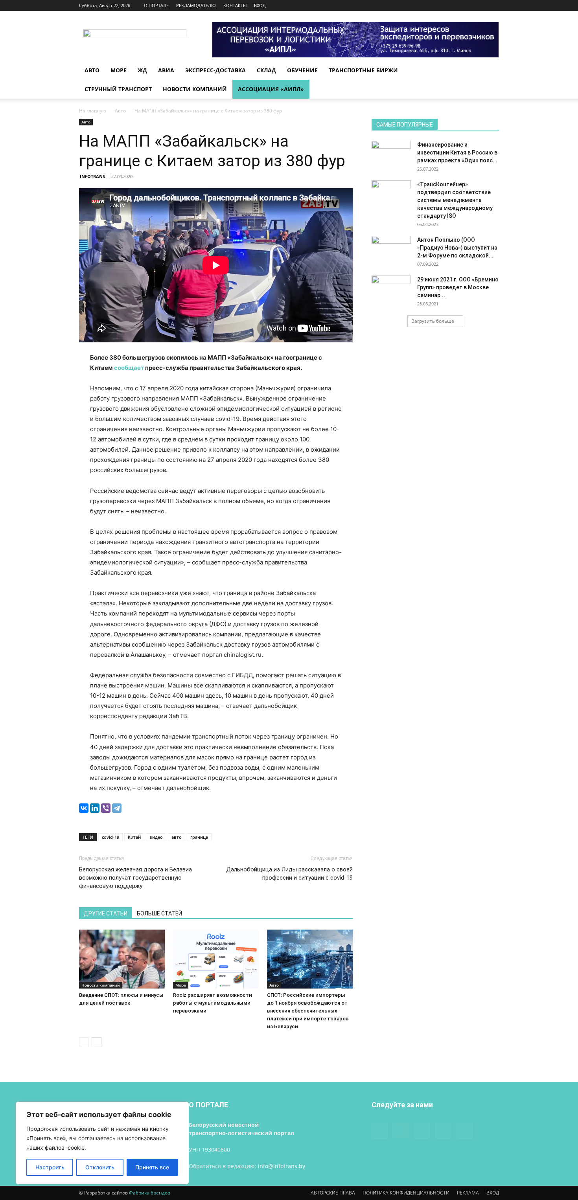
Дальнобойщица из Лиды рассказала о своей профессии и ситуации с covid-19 (289, 873)
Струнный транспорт (118, 89)
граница (199, 837)
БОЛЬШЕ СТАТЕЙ (159, 913)
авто (176, 837)
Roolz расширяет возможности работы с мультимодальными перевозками (212, 1003)
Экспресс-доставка (215, 70)
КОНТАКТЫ (235, 5)
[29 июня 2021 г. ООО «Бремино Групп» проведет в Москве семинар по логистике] (391, 289)
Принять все (152, 1167)
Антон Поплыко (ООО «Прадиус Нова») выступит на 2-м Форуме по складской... (457, 248)
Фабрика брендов (149, 1192)
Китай (134, 837)
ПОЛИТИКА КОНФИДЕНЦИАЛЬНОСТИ (406, 1192)
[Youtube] (493, 5)
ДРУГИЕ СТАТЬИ (105, 913)
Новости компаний (195, 89)
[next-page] (96, 1042)
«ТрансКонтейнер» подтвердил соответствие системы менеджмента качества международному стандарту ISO (455, 200)
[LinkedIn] (94, 808)
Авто (92, 70)
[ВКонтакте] (83, 808)
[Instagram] (454, 5)
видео (156, 837)
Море (118, 70)
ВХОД (260, 5)
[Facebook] (441, 5)
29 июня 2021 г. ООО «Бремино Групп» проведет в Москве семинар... (458, 287)
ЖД (142, 70)
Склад (266, 70)
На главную (92, 110)
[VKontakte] (480, 5)
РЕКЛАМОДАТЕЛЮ (196, 5)
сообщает (129, 367)
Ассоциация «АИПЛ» (271, 89)
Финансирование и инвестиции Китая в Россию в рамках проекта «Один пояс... (457, 153)
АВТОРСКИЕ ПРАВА (333, 1192)
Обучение (302, 70)
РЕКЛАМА (468, 1192)
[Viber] (105, 808)
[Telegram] (116, 808)
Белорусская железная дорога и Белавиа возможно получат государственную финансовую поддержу (135, 877)
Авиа (166, 70)
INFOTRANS (92, 176)
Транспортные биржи (363, 70)
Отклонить (99, 1167)
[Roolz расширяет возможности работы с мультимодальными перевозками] (216, 959)
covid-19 (110, 837)
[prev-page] (84, 1042)
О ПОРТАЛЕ (156, 5)
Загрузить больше (433, 321)
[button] (489, 71)
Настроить (49, 1167)
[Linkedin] (467, 5)
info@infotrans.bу (281, 1166)
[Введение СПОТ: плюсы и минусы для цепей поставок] (122, 959)
